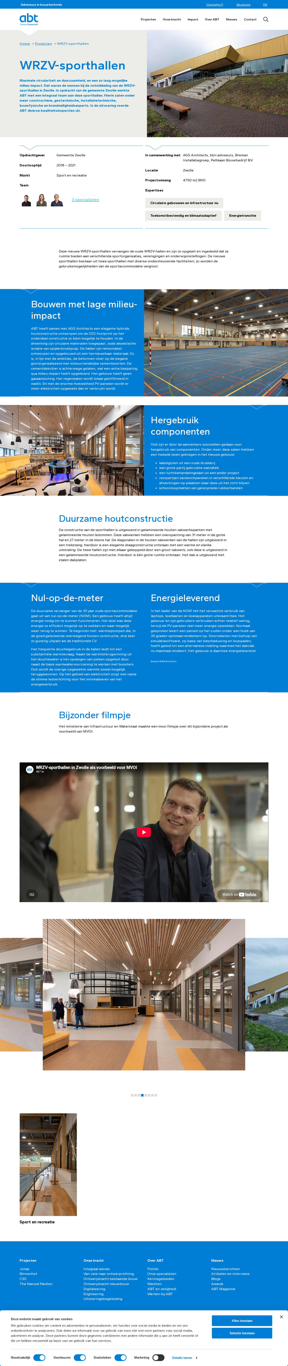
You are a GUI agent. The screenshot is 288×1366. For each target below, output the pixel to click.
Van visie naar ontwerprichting (108, 1274)
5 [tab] (145, 1095)
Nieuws (231, 19)
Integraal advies (96, 1269)
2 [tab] (135, 1095)
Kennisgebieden (160, 1279)
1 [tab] (132, 1095)
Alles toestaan (242, 1320)
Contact (250, 19)
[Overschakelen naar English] (265, 5)
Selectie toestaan (242, 1333)
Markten (154, 1284)
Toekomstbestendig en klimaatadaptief (183, 215)
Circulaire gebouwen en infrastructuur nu (184, 203)
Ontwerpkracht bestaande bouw (110, 1279)
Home (25, 43)
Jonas (24, 1269)
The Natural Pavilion (36, 1284)
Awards (217, 1284)
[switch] (80, 1357)
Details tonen (182, 1357)
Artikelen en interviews (230, 1274)
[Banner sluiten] (281, 1316)
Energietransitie (242, 215)
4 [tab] (142, 1095)
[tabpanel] (144, 997)
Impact (193, 19)
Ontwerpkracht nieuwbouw (106, 1284)
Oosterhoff (214, 5)
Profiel (152, 1269)
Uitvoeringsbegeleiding (102, 1299)
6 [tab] (149, 1095)
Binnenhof (28, 1274)
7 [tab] (152, 1095)
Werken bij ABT (160, 1294)
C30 (23, 1279)
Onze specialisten (161, 1274)
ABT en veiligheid (161, 1289)
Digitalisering (94, 1289)
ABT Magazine (223, 1289)
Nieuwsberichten (225, 1269)
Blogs (216, 1279)
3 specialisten (85, 199)
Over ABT (212, 19)
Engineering (93, 1294)
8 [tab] (156, 1095)
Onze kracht (172, 19)
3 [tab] (139, 1095)
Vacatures (243, 5)
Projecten (148, 19)
